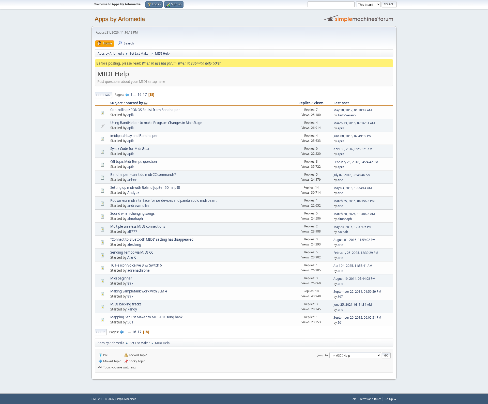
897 (130, 283)
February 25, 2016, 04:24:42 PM (355, 162)
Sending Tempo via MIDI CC (131, 252)
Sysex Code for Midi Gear (130, 148)
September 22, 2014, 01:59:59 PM (357, 291)
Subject (116, 103)
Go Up (100, 332)
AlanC (131, 257)
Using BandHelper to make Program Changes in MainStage (156, 122)
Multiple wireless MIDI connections (137, 226)
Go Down (103, 95)
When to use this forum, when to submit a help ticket (181, 63)
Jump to (322, 355)
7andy (132, 309)
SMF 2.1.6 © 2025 (103, 398)
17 (145, 94)
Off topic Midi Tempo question (133, 161)
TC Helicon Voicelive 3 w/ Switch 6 (136, 265)
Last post (341, 103)
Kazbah (343, 232)
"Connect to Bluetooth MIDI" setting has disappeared (151, 239)
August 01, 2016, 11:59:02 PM (354, 240)
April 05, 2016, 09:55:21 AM (352, 149)
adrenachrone (138, 270)
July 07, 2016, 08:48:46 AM (352, 175)
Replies (304, 103)
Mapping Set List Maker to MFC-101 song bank (146, 317)
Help (353, 399)
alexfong (134, 244)
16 (140, 94)
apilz (130, 115)
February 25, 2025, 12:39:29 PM (355, 253)
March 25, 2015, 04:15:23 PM (354, 201)
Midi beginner (121, 278)
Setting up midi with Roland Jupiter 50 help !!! (145, 187)
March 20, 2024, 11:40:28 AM (354, 214)
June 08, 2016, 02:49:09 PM (352, 136)
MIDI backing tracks (125, 304)
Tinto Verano (347, 115)
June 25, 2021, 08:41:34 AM (352, 304)
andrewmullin (138, 205)
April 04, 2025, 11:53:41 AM (352, 265)
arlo (340, 180)
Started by (134, 103)
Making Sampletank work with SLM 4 (138, 291)
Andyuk (133, 192)
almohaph (135, 218)
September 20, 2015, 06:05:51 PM (357, 317)
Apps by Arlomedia (120, 18)
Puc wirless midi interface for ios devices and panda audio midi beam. (163, 200)
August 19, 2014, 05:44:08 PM (354, 278)
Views (319, 103)
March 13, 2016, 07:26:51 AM (354, 123)
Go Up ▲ (390, 399)
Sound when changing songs (132, 213)
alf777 (132, 231)
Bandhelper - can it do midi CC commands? (143, 174)
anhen (132, 179)
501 (130, 322)
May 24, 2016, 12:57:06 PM (352, 227)
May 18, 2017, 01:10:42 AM (352, 110)
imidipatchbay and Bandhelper (134, 135)
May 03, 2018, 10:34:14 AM (352, 188)
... (135, 94)
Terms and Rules (370, 399)
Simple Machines (125, 398)
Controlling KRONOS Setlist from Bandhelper (145, 109)
